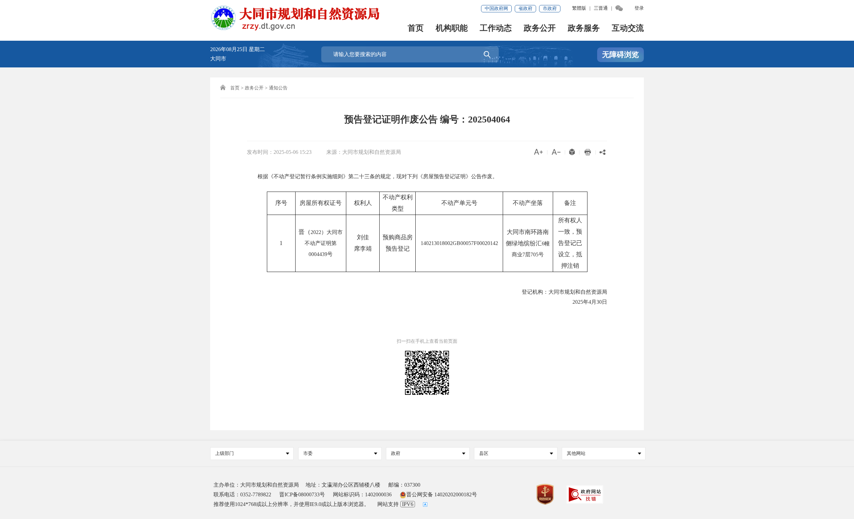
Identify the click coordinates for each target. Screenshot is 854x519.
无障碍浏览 (620, 54)
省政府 (525, 8)
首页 (416, 28)
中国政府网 (496, 8)
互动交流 (628, 28)
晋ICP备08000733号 (302, 494)
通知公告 (278, 87)
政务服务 (584, 28)
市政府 (550, 8)
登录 (639, 8)
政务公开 (540, 28)
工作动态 (496, 28)
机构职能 (452, 28)
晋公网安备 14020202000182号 (441, 494)
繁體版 (579, 8)
